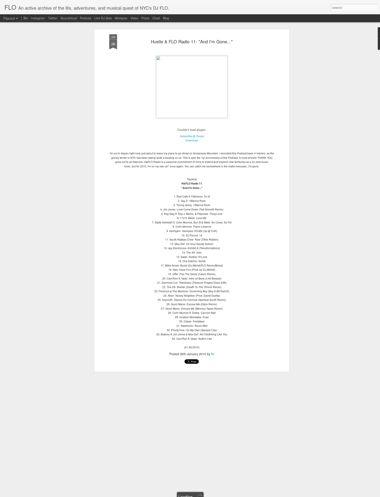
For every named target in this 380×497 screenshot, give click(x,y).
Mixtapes (121, 18)
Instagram (38, 18)
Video (134, 18)
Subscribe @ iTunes (192, 136)
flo (212, 354)
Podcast (85, 18)
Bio (26, 18)
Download (192, 140)
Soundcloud (68, 18)
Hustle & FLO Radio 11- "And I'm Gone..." (192, 41)
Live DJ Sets (103, 18)
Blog (166, 18)
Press (145, 18)
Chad (156, 18)
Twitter (52, 18)
